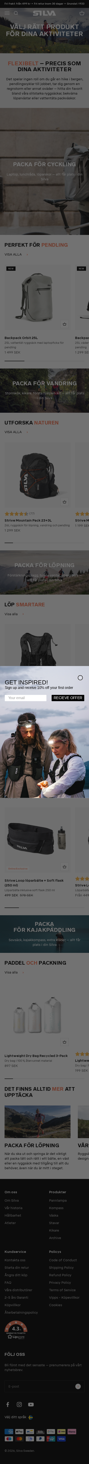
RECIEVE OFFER (68, 698)
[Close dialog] (80, 677)
